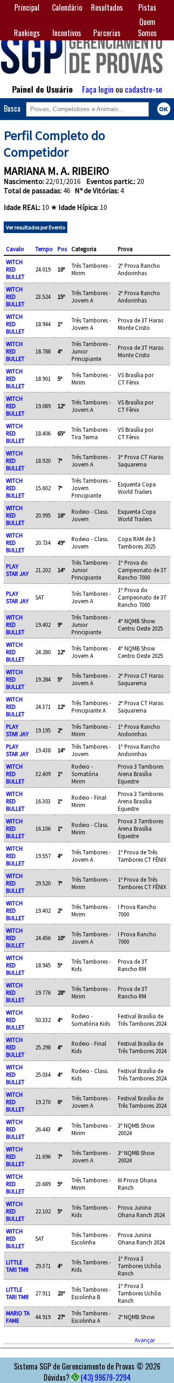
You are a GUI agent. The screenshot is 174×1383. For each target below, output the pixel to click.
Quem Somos (147, 27)
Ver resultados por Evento (35, 227)
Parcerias (107, 32)
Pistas (147, 7)
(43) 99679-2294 (106, 1377)
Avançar (145, 1340)
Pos (62, 249)
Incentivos (66, 32)
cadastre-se (143, 89)
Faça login (98, 89)
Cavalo (15, 249)
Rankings (27, 32)
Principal (26, 7)
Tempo (44, 249)
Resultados (107, 7)
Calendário (67, 7)
